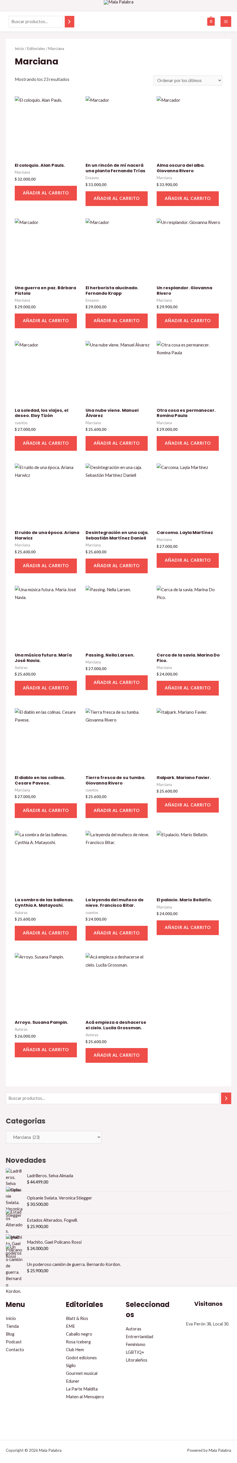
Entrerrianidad (139, 1336)
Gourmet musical (81, 1373)
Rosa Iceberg (78, 1341)
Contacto (15, 1349)
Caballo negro (79, 1334)
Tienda (12, 1326)
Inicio (19, 48)
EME (70, 1326)
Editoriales (36, 48)
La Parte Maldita (82, 1388)
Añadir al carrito (46, 192)
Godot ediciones (81, 1357)
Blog (10, 1334)
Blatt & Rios (77, 1318)
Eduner (72, 1381)
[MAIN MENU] (226, 21)
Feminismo (135, 1344)
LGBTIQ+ (135, 1352)
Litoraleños (136, 1360)
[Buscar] (69, 21)
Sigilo (71, 1365)
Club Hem (75, 1349)
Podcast (14, 1341)
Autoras (133, 1328)
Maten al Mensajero (85, 1396)
